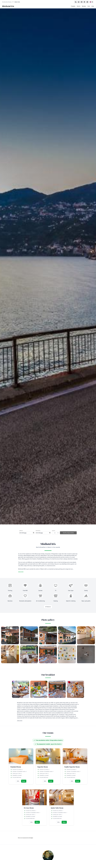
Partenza (38, 530)
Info (18, 781)
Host (89, 6)
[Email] (81, 2)
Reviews (84, 6)
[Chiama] (75, 2)
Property (73, 6)
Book (23, 781)
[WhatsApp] (78, 2)
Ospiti (53, 530)
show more (20, 571)
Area (93, 6)
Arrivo (21, 530)
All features (48, 606)
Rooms (78, 6)
